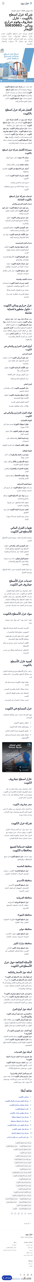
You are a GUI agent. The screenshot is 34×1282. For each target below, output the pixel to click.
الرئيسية (26, 1223)
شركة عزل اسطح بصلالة (20, 1117)
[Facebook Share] (22, 1213)
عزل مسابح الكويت (25, 1169)
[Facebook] (24, 1275)
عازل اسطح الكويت (22, 1109)
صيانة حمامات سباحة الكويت (19, 1105)
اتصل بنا (14, 1245)
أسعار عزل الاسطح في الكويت (22, 1176)
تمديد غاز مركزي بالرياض (9, 1250)
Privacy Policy (29, 1237)
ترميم (31, 1250)
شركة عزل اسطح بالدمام (20, 1133)
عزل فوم (30, 1247)
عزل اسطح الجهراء (25, 1199)
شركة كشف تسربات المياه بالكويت (17, 1101)
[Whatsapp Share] (15, 1213)
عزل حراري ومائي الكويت (23, 1156)
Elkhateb (17, 1279)
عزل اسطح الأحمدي (12, 1199)
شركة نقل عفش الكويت (20, 1129)
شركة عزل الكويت (25, 1153)
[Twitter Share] (25, 1213)
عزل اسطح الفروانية (25, 1202)
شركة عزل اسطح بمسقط (20, 1121)
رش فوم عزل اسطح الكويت (22, 1159)
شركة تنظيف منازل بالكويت (19, 1113)
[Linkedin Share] (18, 1213)
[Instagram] (28, 1275)
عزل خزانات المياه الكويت (23, 1166)
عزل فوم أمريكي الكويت (23, 1182)
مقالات (31, 1266)
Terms (22, 1237)
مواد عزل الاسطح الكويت (23, 1185)
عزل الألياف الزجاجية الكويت (22, 1192)
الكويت (15, 1208)
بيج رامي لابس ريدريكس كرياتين (18, 1137)
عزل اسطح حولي (11, 1202)
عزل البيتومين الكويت (24, 1189)
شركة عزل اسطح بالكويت (23, 1143)
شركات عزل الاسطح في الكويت (21, 1195)
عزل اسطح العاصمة (25, 1208)
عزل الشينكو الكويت (25, 1179)
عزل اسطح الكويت (11, 1146)
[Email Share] (12, 1213)
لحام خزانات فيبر (28, 1255)
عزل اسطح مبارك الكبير (24, 1205)
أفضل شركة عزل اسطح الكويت (21, 1172)
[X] (31, 1275)
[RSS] (20, 1275)
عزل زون (29, 1234)
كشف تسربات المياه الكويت (23, 1162)
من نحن (30, 1263)
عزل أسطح (30, 1252)
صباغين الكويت (24, 1097)
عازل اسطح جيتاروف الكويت (22, 1149)
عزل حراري (29, 1245)
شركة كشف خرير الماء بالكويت (18, 1125)
